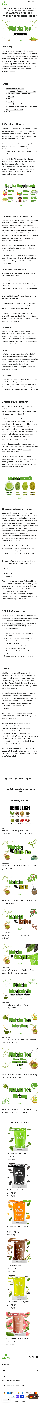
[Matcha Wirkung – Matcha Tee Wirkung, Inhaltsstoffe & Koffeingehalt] (20, 1093)
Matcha (6, 8)
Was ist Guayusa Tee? (11, 743)
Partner (5, 1365)
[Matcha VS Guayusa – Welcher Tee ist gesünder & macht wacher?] (20, 954)
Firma (4, 1370)
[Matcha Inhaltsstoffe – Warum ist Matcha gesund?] (20, 989)
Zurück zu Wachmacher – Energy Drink (22, 790)
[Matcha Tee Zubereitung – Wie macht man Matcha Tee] (20, 1023)
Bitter (10, 99)
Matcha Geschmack (15, 8)
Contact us (7, 1376)
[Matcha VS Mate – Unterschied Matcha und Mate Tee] (20, 884)
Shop (32, 751)
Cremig (11, 101)
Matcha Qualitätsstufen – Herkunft (22, 107)
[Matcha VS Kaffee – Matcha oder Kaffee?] (20, 919)
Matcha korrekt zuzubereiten (19, 387)
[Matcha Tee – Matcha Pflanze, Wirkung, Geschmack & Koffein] (20, 1058)
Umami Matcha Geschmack (19, 94)
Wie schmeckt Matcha (15, 88)
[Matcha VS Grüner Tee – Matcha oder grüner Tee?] (20, 849)
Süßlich (11, 96)
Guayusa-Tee (14, 594)
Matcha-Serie (20, 51)
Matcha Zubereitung (19, 10)
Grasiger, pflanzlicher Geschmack (22, 91)
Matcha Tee (25, 8)
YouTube (22, 599)
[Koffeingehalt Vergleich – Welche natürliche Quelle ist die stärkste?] (20, 815)
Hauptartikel (14, 321)
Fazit (8, 112)
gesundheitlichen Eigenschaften (19, 411)
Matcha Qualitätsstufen (16, 104)
